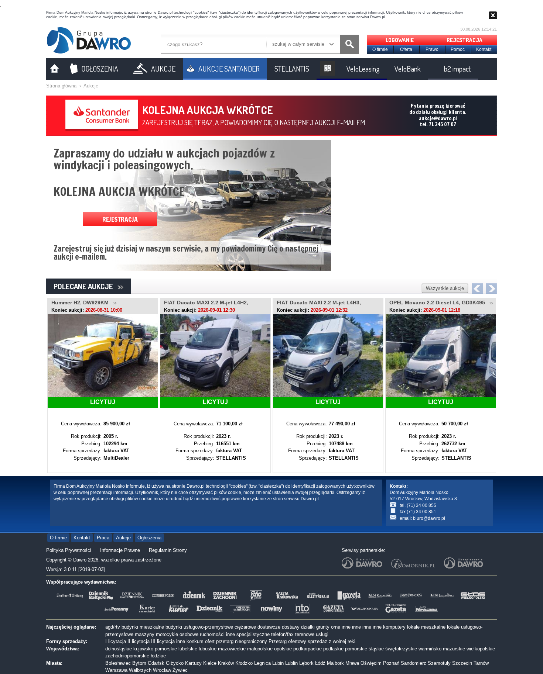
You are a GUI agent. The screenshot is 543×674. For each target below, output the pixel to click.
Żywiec (180, 670)
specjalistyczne (253, 634)
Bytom (139, 663)
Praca (103, 537)
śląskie (376, 648)
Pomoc (458, 49)
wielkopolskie (481, 648)
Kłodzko (244, 663)
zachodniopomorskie (127, 656)
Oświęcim (371, 663)
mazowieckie (232, 648)
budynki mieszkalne (143, 627)
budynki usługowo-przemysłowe (199, 627)
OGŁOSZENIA (99, 68)
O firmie (380, 49)
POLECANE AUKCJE (85, 286)
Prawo (432, 49)
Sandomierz (413, 663)
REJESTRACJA (464, 40)
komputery (394, 627)
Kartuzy (193, 663)
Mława (352, 663)
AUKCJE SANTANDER (229, 68)
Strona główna (61, 86)
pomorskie (356, 648)
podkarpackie (307, 648)
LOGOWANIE (400, 40)
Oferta (406, 49)
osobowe (189, 634)
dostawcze (268, 627)
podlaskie (333, 648)
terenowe (304, 634)
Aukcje (90, 86)
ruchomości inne (217, 634)
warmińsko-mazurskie (442, 648)
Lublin (291, 663)
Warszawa (116, 670)
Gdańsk (156, 663)
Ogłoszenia (149, 537)
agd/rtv (112, 627)
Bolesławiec (118, 663)
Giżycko (175, 663)
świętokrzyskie (401, 648)
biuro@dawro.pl (429, 518)
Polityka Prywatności (68, 550)
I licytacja (115, 641)
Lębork (306, 663)
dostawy (291, 627)
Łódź (320, 663)
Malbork (335, 663)
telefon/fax (282, 634)
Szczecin (462, 663)
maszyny (144, 634)
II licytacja (138, 641)
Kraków (226, 663)
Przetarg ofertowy (287, 641)
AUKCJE (163, 68)
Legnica (262, 663)
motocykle (167, 634)
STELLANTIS (291, 68)
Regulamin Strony (168, 550)
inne (346, 627)
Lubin (278, 663)
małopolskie (260, 648)
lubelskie (187, 648)
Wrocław (162, 670)
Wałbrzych (140, 670)
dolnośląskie (118, 648)
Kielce (209, 663)
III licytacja (163, 641)
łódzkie (158, 656)
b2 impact (457, 68)
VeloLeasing (363, 68)
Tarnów (481, 663)
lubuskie (207, 648)
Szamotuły (439, 663)
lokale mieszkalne (426, 627)
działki (308, 627)
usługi (322, 634)
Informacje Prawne (120, 550)
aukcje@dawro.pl (438, 118)
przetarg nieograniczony (241, 641)
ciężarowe (245, 627)
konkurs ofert (201, 641)
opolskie (283, 648)
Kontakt (483, 49)
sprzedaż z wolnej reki (331, 641)
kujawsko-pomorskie (155, 648)
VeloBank (408, 68)
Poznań (391, 663)
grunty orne (328, 627)
